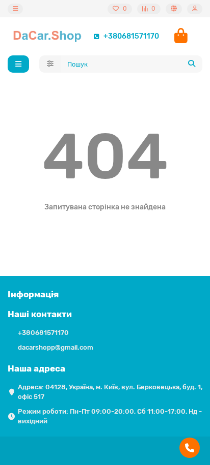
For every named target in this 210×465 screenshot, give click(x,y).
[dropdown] (15, 9)
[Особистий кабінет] (194, 9)
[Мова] (174, 9)
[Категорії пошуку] (50, 64)
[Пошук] (191, 64)
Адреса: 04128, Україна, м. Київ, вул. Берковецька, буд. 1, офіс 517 (110, 391)
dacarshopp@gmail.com (55, 347)
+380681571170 (131, 36)
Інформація (33, 294)
